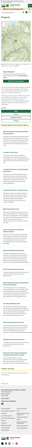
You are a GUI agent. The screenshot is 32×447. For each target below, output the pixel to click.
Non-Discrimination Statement (22, 422)
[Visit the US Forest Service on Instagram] (16, 443)
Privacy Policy (5, 428)
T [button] (26, 12)
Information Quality (22, 428)
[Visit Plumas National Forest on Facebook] (2, 404)
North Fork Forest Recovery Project (13, 269)
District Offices (5, 398)
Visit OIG (3, 413)
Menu (30, 5)
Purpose (16, 121)
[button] (23, 12)
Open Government (21, 426)
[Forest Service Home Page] (7, 5)
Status (16, 114)
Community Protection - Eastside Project (15, 190)
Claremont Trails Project (10, 152)
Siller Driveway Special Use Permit (13, 322)
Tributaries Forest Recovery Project (13, 339)
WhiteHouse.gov (5, 425)
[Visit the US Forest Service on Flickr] (13, 443)
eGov (18, 419)
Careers (3, 420)
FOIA (18, 411)
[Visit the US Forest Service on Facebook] (6, 443)
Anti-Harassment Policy (7, 418)
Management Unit (16, 117)
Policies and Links (21, 417)
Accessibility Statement (7, 411)
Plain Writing (4, 430)
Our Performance (5, 416)
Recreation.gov (5, 408)
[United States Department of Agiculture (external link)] (3, 5)
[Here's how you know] (16, 2)
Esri (29, 61)
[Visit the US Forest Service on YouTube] (9, 443)
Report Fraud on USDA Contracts (23, 414)
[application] (16, 41)
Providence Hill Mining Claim (11, 303)
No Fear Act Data (21, 408)
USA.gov (3, 423)
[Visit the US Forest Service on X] (2, 443)
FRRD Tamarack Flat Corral (11, 209)
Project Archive (5, 375)
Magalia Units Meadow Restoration (13, 250)
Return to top (4, 383)
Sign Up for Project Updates (16, 81)
